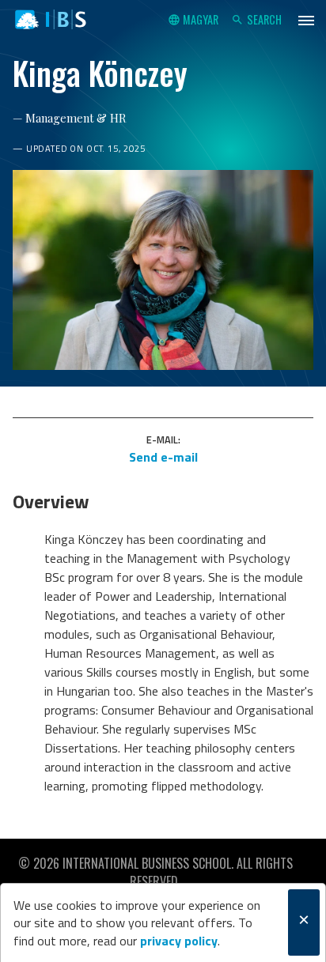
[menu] (306, 20)
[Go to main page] (51, 19)
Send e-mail (163, 457)
